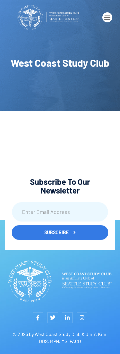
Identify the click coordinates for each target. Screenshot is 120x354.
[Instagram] (82, 317)
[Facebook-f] (38, 317)
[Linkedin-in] (67, 317)
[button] (107, 17)
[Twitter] (52, 317)
